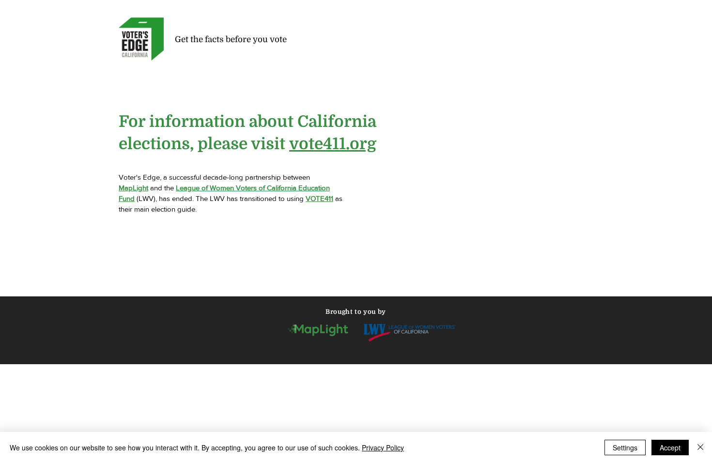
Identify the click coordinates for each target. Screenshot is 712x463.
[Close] (700, 447)
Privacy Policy (383, 447)
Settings (625, 447)
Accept (670, 447)
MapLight (133, 188)
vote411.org (332, 144)
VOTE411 (319, 198)
